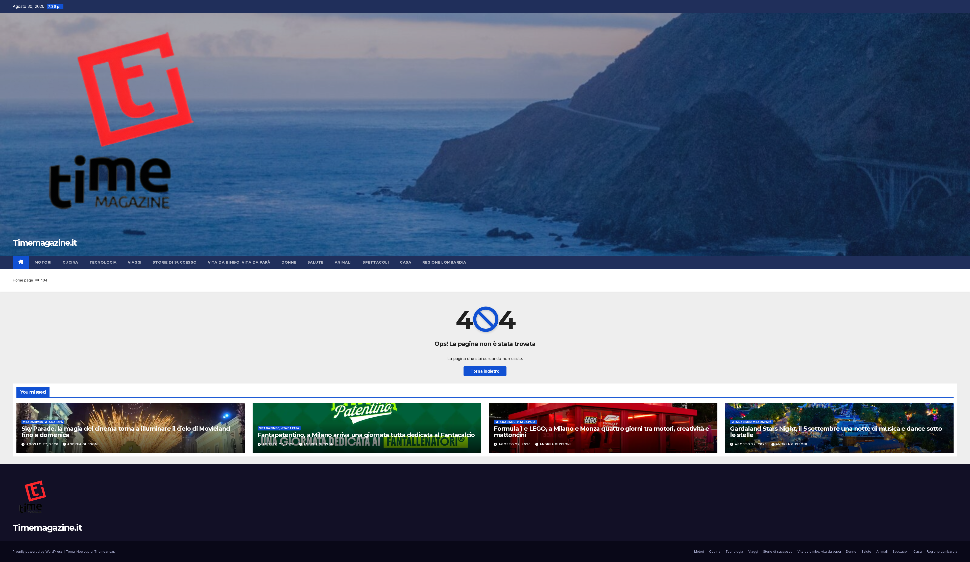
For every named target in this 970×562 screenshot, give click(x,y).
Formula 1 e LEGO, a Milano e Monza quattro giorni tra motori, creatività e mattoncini (601, 432)
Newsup (83, 551)
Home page (23, 280)
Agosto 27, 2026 (42, 444)
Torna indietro (485, 371)
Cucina (70, 262)
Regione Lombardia (444, 262)
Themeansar (104, 551)
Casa (405, 262)
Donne (288, 262)
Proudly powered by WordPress (38, 551)
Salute (315, 262)
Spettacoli (375, 262)
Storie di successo (175, 262)
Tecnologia (103, 262)
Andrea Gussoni (83, 444)
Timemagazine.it (45, 243)
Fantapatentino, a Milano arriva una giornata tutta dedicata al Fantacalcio (366, 435)
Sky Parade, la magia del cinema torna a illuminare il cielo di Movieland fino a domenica (125, 432)
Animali (343, 262)
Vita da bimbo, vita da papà (239, 262)
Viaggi (134, 262)
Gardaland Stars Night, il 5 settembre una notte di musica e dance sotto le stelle (836, 432)
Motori (43, 262)
